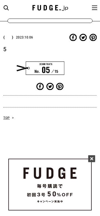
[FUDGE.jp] (50, 7)
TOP (6, 117)
